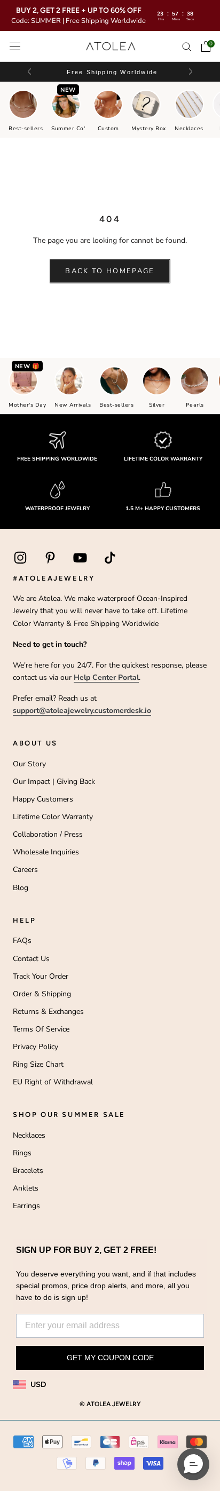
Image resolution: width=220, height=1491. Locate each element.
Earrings (26, 1206)
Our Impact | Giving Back (54, 781)
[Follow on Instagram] (20, 557)
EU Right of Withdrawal (53, 1082)
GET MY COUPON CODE (110, 1357)
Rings (22, 1153)
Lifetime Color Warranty (53, 817)
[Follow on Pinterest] (50, 557)
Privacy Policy (35, 1047)
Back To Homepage (109, 271)
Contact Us (31, 959)
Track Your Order (40, 976)
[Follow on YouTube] (80, 557)
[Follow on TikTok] (110, 557)
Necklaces (29, 1135)
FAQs (22, 940)
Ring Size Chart (38, 1064)
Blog (20, 888)
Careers (25, 870)
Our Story (29, 764)
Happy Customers (43, 799)
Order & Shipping (42, 994)
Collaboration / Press (48, 834)
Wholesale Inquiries (46, 852)
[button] (190, 72)
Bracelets (28, 1170)
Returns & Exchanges (48, 1011)
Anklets (25, 1188)
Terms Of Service (41, 1029)
